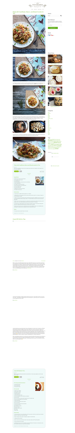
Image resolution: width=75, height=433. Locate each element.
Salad (57, 146)
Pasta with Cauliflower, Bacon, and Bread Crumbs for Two (28, 12)
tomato (58, 147)
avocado (51, 139)
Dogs (48, 132)
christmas (52, 141)
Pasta (48, 122)
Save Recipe (16, 171)
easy (49, 143)
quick (49, 146)
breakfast (50, 140)
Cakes (49, 117)
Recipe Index (39, 9)
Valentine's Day (50, 148)
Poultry (49, 124)
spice (60, 146)
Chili (59, 140)
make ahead (49, 145)
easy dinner (56, 143)
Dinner (14, 260)
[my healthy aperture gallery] (55, 165)
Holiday (49, 130)
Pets (43, 9)
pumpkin (59, 145)
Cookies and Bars (50, 118)
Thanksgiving (55, 147)
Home (32, 9)
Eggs (48, 114)
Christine (22, 260)
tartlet (52, 147)
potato (57, 145)
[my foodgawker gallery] (55, 153)
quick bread (51, 146)
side (59, 146)
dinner (59, 142)
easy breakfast (52, 143)
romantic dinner (55, 146)
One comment (43, 260)
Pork (48, 123)
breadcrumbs (58, 139)
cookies (49, 142)
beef (55, 139)
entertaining (49, 144)
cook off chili (52, 142)
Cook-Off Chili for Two (19, 219)
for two (54, 144)
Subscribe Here (52, 27)
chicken (58, 140)
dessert (56, 142)
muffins (53, 145)
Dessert (49, 116)
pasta (55, 145)
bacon (54, 139)
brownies (54, 140)
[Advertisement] (54, 44)
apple (49, 139)
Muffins (49, 115)
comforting (59, 141)
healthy (57, 144)
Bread (49, 112)
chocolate (49, 141)
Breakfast (49, 113)
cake (56, 140)
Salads (49, 134)
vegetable (53, 148)
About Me (35, 9)
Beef (48, 121)
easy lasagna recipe (59, 143)
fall (52, 144)
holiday (60, 144)
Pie (48, 119)
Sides (48, 125)
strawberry (49, 147)
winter (57, 148)
